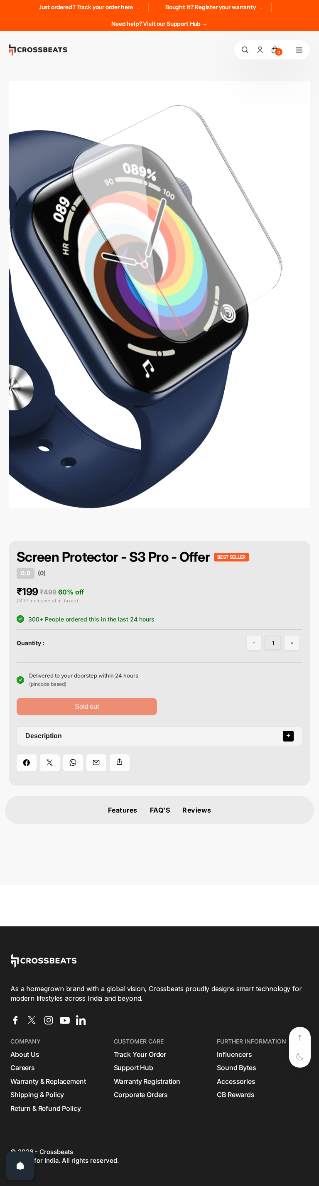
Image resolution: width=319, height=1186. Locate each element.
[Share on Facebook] (27, 762)
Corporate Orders (141, 1094)
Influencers (234, 1054)
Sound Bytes (236, 1067)
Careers (22, 1067)
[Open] (20, 1166)
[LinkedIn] (81, 1020)
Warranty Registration (147, 1081)
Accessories (236, 1081)
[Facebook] (15, 1020)
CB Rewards (235, 1094)
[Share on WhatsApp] (73, 762)
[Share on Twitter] (50, 762)
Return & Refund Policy (45, 1108)
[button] (254, 643)
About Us (24, 1054)
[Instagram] (49, 1020)
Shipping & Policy (37, 1094)
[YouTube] (65, 1020)
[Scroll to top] (300, 1038)
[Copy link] (120, 762)
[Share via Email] (96, 762)
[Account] (260, 49)
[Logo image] (38, 50)
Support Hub (133, 1067)
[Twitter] (32, 1020)
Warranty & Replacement (48, 1081)
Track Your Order (140, 1054)
